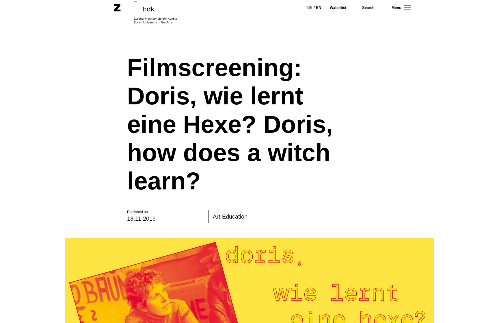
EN (318, 7)
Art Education (230, 216)
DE (309, 7)
